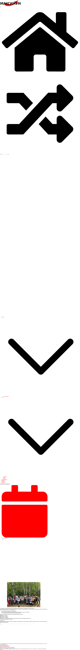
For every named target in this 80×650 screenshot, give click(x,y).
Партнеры (3, 481)
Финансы (4, 478)
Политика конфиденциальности (4, 646)
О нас (2, 397)
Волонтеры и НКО (6, 396)
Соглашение (3, 482)
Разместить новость (4, 479)
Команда (4, 477)
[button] (41, 395)
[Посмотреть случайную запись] (40, 153)
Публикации (3, 480)
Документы (5, 476)
